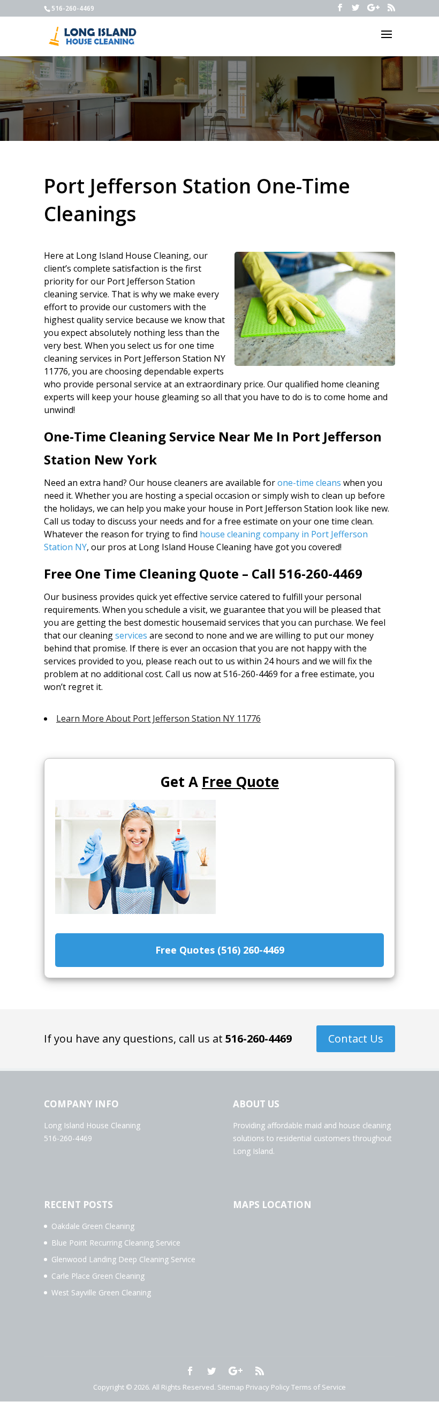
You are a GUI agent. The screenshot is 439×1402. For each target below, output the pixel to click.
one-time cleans (309, 483)
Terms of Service (318, 1387)
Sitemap (230, 1387)
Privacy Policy (268, 1387)
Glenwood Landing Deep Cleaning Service (123, 1259)
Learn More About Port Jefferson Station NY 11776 (158, 718)
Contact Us (355, 1038)
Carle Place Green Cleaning (98, 1276)
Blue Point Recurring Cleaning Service (115, 1243)
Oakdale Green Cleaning (92, 1226)
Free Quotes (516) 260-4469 (219, 949)
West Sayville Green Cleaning (101, 1292)
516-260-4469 (258, 1038)
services (131, 635)
